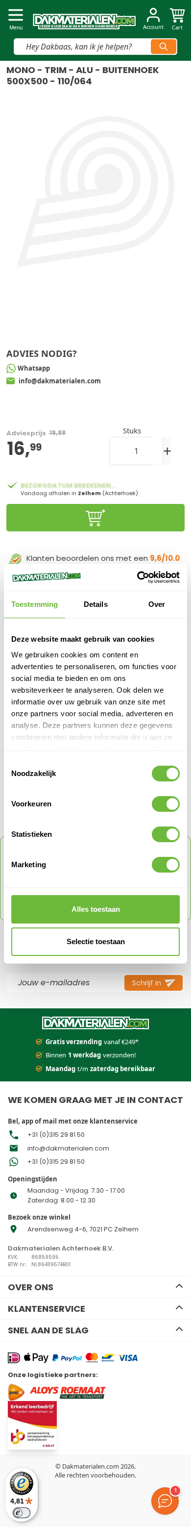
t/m (100, 1068)
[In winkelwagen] (95, 517)
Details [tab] (96, 604)
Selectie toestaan (96, 941)
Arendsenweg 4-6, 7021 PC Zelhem (83, 1229)
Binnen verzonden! (91, 1055)
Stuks (132, 430)
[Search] (163, 46)
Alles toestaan (96, 909)
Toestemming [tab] (34, 604)
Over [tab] (156, 604)
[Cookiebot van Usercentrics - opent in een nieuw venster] (137, 577)
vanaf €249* (92, 1041)
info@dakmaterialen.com (68, 1148)
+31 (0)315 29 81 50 (56, 1134)
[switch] (166, 804)
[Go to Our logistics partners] (73, 1392)
